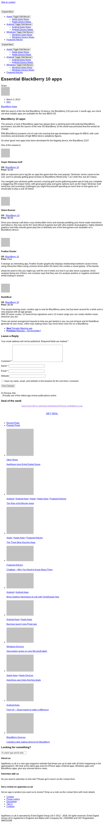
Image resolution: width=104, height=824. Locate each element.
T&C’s (9, 804)
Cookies (10, 806)
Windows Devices (15, 646)
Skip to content (8, 2)
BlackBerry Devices (15, 737)
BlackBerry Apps (9, 106)
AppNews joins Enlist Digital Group (23, 464)
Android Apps (22, 499)
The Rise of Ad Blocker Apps (20, 503)
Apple (9, 16)
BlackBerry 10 (12, 167)
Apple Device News (21, 22)
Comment (6, 361)
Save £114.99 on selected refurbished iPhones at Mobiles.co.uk (52, 406)
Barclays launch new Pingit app (21, 624)
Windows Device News (23, 37)
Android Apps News (21, 27)
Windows (10, 32)
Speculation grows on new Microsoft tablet (26, 651)
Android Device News (22, 29)
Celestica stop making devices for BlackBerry (28, 742)
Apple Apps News (20, 19)
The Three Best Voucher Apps (20, 542)
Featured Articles (14, 39)
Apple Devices (26, 675)
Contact (10, 797)
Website (5, 376)
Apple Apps (42, 499)
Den (8, 102)
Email (4, 371)
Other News (12, 460)
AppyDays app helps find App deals (23, 680)
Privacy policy (13, 799)
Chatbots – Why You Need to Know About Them (29, 569)
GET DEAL (52, 413)
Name (4, 366)
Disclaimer (11, 801)
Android (10, 24)
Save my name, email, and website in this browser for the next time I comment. (41, 381)
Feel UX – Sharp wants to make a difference (27, 710)
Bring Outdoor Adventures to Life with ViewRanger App (32, 597)
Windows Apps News (22, 35)
